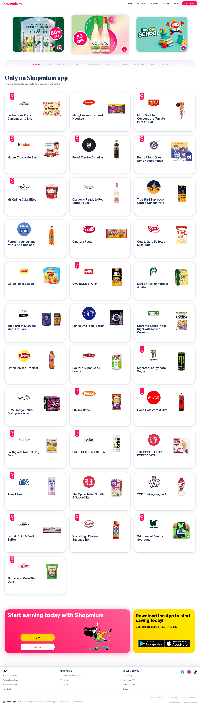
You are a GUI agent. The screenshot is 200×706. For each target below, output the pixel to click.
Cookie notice (174, 702)
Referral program (10, 684)
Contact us (64, 684)
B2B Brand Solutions (155, 698)
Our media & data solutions (70, 675)
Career (126, 689)
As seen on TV (129, 680)
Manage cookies (190, 702)
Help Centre (8, 689)
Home (129, 3)
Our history (127, 675)
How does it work (10, 675)
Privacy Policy (172, 698)
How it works (154, 3)
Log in (175, 3)
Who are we (65, 680)
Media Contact (129, 684)
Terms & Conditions (189, 698)
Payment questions (10, 680)
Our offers (140, 3)
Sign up (166, 3)
